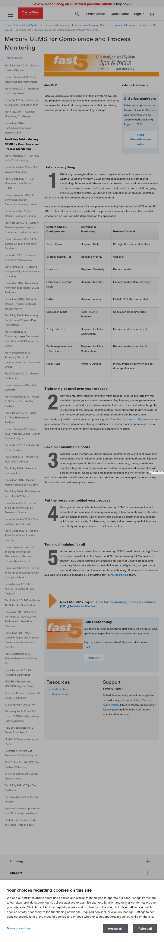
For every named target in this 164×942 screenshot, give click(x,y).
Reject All (145, 928)
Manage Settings (19, 928)
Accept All (115, 928)
